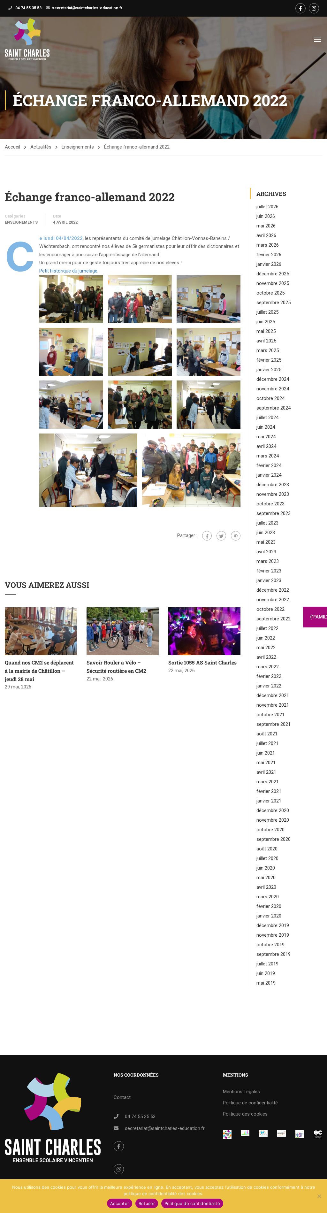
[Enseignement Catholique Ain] (245, 1134)
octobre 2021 (270, 715)
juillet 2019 (267, 964)
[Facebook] (207, 536)
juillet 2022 (267, 628)
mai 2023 (266, 542)
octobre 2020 (270, 830)
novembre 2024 (272, 389)
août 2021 (267, 734)
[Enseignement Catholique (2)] (318, 1134)
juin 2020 (265, 868)
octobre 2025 (270, 293)
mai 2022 (266, 647)
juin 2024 (265, 427)
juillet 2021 (267, 743)
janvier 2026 (268, 264)
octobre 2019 (270, 945)
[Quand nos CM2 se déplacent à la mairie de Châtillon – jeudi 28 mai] (41, 631)
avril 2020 (266, 887)
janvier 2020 (268, 916)
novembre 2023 (272, 494)
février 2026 (268, 254)
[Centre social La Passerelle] (281, 1134)
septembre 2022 (273, 619)
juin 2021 (265, 753)
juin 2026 (265, 216)
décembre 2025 (272, 274)
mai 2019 (266, 983)
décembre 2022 (272, 590)
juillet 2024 (267, 417)
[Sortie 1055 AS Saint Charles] (204, 631)
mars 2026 (267, 245)
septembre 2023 (273, 513)
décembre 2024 (272, 379)
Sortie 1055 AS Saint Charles (202, 662)
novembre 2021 (272, 705)
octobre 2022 (270, 609)
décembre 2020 (272, 810)
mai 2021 (266, 762)
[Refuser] (319, 1196)
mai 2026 (266, 226)
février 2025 (268, 360)
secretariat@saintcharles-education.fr (87, 8)
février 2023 (268, 571)
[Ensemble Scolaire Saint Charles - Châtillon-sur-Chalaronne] (27, 39)
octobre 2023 (270, 504)
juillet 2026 (267, 207)
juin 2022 (265, 638)
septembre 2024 (273, 408)
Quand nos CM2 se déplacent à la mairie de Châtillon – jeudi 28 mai (39, 670)
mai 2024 (266, 437)
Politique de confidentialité (250, 1103)
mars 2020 (267, 897)
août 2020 (267, 849)
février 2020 (268, 906)
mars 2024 (267, 456)
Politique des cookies (245, 1114)
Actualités (40, 147)
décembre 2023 (272, 485)
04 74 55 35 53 (28, 8)
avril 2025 (266, 341)
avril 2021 (266, 772)
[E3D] (299, 1134)
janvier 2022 (268, 686)
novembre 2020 (272, 820)
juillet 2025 (267, 312)
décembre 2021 (272, 695)
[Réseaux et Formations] (227, 1134)
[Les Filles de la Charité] (263, 1134)
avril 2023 (266, 552)
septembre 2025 (273, 302)
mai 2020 (266, 877)
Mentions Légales (241, 1091)
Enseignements (78, 147)
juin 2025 (265, 322)
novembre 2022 (272, 600)
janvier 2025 (268, 369)
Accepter (119, 1203)
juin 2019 (265, 973)
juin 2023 (265, 532)
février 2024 (268, 465)
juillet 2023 (267, 523)
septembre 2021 (273, 724)
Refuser (147, 1203)
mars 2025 (267, 350)
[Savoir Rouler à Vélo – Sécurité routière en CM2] (123, 631)
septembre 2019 (273, 954)
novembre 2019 (272, 935)
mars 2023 (267, 561)
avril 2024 (266, 446)
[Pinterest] (235, 536)
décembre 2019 (272, 925)
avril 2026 (266, 235)
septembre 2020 (273, 839)
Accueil (12, 147)
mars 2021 (267, 782)
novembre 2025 (272, 283)
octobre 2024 (270, 398)
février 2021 (268, 791)
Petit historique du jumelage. (68, 271)
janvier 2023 (268, 580)
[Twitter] (221, 536)
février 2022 (268, 676)
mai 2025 (266, 331)
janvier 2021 (268, 801)
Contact (122, 1097)
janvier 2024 (268, 475)
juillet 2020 (267, 858)
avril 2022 (266, 657)
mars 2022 (267, 667)
